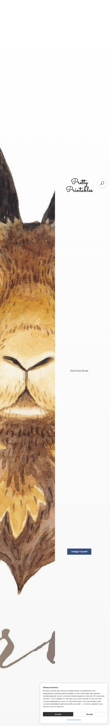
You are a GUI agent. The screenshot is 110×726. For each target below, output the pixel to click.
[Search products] (102, 183)
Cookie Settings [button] (74, 719)
